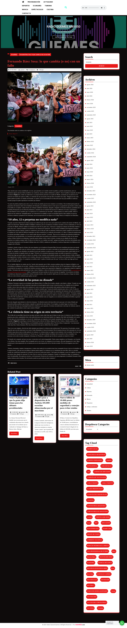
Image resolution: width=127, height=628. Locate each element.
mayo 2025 (90, 130)
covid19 (89, 517)
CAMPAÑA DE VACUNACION (96, 477)
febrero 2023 (90, 228)
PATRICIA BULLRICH (105, 562)
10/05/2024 (66, 412)
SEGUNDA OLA (92, 579)
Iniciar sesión (90, 365)
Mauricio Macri (91, 557)
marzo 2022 (90, 270)
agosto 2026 (90, 84)
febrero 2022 (90, 274)
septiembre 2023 (91, 202)
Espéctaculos (37, 9)
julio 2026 (89, 88)
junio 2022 (90, 259)
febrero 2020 (90, 342)
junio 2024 (90, 168)
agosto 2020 (90, 335)
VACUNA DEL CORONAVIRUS (96, 602)
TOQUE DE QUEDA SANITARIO (97, 591)
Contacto (26, 13)
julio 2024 (89, 164)
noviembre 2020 (91, 323)
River (112, 568)
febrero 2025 (90, 141)
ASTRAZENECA (92, 466)
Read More (15, 433)
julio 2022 (89, 255)
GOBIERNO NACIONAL (94, 540)
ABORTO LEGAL (92, 449)
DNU (96, 523)
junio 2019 (90, 346)
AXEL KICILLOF (106, 466)
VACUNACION (91, 596)
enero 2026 (90, 103)
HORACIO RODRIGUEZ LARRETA (98, 545)
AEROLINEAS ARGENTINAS (96, 454)
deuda (89, 523)
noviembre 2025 (91, 107)
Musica (25, 9)
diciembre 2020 (91, 319)
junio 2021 (90, 297)
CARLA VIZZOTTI (107, 483)
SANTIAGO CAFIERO (104, 574)
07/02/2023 (13, 69)
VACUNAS (90, 608)
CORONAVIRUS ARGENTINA (96, 506)
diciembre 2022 (91, 236)
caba (88, 471)
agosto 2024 (90, 160)
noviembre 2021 (91, 278)
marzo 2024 (90, 179)
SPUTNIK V (90, 585)
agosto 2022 (90, 251)
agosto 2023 (90, 206)
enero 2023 (90, 232)
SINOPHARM (105, 579)
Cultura (50, 9)
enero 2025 (90, 145)
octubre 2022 (90, 244)
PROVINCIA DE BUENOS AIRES (97, 568)
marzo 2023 (90, 225)
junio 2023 (90, 213)
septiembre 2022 (91, 247)
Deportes (26, 6)
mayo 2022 (90, 263)
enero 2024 (90, 187)
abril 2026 (89, 96)
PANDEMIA (90, 562)
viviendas (100, 608)
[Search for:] (101, 62)
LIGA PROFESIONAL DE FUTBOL (97, 551)
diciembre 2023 (91, 190)
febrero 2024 (90, 183)
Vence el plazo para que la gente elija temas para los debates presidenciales (18, 402)
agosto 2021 (90, 289)
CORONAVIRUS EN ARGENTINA (97, 511)
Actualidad (48, 2)
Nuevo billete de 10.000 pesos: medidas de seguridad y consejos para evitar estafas (69, 402)
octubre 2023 (90, 198)
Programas (89, 403)
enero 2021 (90, 316)
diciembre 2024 (91, 149)
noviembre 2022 (91, 240)
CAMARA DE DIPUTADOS (102, 471)
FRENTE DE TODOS (93, 534)
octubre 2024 (90, 153)
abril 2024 (89, 175)
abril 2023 (89, 221)
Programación (34, 2)
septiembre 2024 (91, 156)
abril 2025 (89, 134)
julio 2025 (89, 122)
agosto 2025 (90, 118)
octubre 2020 (90, 327)
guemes (22, 69)
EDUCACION (106, 523)
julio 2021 (89, 293)
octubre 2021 (90, 281)
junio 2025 (90, 126)
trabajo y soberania (92, 406)
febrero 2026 (90, 99)
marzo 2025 (90, 137)
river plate (90, 574)
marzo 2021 (90, 308)
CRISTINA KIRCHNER (103, 517)
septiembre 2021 (91, 285)
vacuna (113, 591)
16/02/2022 (40, 414)
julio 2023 (89, 209)
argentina (109, 460)
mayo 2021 (90, 300)
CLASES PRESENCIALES (95, 488)
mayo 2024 (90, 172)
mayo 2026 (90, 92)
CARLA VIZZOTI (92, 483)
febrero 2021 (90, 312)
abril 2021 (89, 304)
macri (113, 551)
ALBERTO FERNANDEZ (94, 460)
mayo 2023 (90, 217)
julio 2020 (89, 338)
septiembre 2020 (91, 331)
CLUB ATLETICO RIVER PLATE (97, 494)
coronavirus (90, 500)
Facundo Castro (107, 528)
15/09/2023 (15, 412)
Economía (37, 6)
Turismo (48, 6)
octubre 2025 (90, 111)
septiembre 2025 (91, 115)
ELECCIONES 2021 (93, 528)
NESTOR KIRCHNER (106, 557)
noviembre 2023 (91, 194)
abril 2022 (89, 266)
